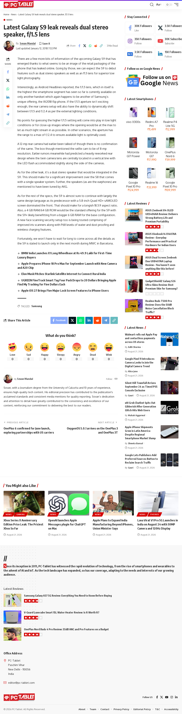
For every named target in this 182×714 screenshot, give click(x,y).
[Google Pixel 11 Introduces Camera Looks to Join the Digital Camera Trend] (169, 363)
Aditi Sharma (134, 347)
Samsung (36, 306)
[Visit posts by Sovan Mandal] (9, 45)
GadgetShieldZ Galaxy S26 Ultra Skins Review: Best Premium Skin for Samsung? (161, 285)
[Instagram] (139, 41)
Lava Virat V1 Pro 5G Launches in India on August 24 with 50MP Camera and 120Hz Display (157, 524)
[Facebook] (139, 28)
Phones (154, 514)
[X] (161, 697)
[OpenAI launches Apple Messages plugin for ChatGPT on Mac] (68, 503)
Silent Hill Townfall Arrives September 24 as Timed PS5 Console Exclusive (141, 386)
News (13, 14)
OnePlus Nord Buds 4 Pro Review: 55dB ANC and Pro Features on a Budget (66, 629)
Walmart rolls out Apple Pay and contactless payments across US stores (141, 338)
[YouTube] (166, 697)
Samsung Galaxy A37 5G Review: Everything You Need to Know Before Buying (68, 595)
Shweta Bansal (135, 443)
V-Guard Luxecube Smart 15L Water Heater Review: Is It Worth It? (61, 612)
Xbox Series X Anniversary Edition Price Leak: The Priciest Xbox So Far (23, 524)
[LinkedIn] (176, 697)
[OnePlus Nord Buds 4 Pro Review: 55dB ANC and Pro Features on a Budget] (12, 634)
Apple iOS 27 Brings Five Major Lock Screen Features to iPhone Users (65, 290)
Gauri (130, 395)
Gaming (21, 514)
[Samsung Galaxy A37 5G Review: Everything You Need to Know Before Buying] (12, 600)
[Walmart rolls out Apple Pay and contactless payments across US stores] (169, 339)
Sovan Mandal (28, 43)
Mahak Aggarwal (136, 415)
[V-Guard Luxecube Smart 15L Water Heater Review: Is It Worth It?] (12, 617)
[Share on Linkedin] (8, 97)
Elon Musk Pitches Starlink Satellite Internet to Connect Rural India (63, 274)
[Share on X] (84, 46)
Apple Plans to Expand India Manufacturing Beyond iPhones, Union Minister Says (113, 524)
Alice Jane (133, 371)
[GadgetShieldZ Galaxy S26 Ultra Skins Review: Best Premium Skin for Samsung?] (134, 286)
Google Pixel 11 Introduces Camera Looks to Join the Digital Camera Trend (139, 362)
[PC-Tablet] (19, 4)
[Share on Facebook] (79, 46)
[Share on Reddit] (95, 46)
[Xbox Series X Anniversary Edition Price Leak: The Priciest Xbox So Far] (24, 503)
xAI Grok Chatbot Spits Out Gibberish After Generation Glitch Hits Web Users (140, 406)
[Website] (116, 379)
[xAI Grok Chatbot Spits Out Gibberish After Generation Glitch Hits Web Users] (169, 407)
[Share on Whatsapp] (90, 46)
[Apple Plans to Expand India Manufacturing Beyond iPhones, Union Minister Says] (113, 503)
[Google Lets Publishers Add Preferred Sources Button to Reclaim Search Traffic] (169, 460)
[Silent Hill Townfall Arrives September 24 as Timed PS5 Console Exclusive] (169, 387)
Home (6, 14)
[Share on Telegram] (8, 114)
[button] (151, 5)
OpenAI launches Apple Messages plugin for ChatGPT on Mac (67, 524)
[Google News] (139, 54)
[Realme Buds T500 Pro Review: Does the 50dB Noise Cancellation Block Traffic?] (134, 305)
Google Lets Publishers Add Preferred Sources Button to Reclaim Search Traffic (141, 459)
